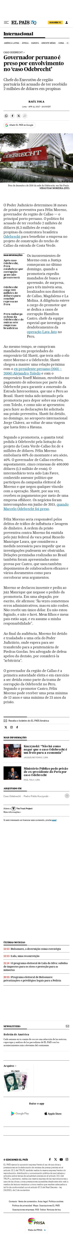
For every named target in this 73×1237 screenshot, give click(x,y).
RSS (37, 1210)
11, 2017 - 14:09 (40, 107)
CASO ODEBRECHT (13, 52)
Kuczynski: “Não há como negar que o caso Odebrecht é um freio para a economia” (45, 749)
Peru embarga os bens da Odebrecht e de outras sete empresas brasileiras (14, 321)
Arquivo (9, 1066)
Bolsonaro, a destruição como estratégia (36, 949)
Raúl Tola (36, 101)
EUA (68, 43)
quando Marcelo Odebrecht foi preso (36, 506)
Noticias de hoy (54, 1210)
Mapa (35, 1205)
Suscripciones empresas (23, 1210)
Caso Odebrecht (12, 796)
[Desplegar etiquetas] (67, 795)
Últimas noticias (14, 942)
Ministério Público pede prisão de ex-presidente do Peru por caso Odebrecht (46, 772)
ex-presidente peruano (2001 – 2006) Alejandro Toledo (33, 371)
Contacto (13, 1201)
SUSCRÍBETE (55, 22)
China (61, 43)
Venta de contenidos (27, 1201)
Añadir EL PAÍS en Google (21, 125)
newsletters (12, 1026)
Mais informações (12, 812)
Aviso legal (43, 1201)
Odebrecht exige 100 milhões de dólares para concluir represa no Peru (12, 296)
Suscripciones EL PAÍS (49, 1205)
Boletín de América (16, 1034)
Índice (43, 1210)
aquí (54, 820)
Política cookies (56, 1201)
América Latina (11, 43)
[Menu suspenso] (6, 22)
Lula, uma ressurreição (25, 956)
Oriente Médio (48, 43)
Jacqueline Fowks (33, 757)
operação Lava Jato (42, 332)
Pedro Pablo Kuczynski (36, 796)
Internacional (18, 34)
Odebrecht (12, 236)
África (25, 43)
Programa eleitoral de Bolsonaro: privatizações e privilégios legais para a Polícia (32, 979)
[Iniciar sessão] (66, 22)
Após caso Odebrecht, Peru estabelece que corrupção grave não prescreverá (13, 269)
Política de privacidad (22, 1205)
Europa (35, 43)
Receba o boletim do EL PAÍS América (29, 720)
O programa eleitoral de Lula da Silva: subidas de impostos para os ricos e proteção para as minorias (36, 967)
